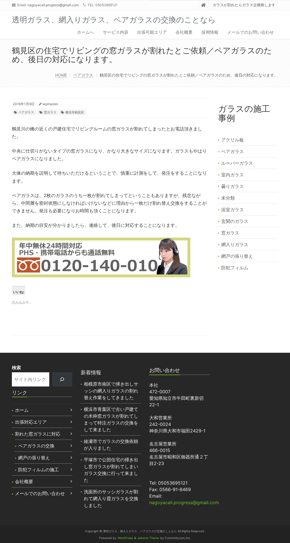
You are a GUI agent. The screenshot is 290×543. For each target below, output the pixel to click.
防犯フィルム (234, 268)
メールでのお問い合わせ (250, 32)
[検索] (62, 379)
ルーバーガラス (237, 163)
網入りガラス (234, 244)
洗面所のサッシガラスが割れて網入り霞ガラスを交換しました (111, 498)
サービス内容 (115, 32)
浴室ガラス (232, 209)
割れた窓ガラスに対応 (37, 434)
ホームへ (85, 32)
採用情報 (209, 32)
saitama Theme (148, 538)
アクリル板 (232, 140)
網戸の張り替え (237, 256)
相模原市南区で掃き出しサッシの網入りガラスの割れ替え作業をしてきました (111, 390)
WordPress (125, 538)
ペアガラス (83, 75)
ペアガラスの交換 (36, 446)
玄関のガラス (234, 221)
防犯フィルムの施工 (38, 469)
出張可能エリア (152, 32)
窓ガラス (50, 112)
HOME (61, 75)
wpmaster (50, 104)
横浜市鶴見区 (74, 112)
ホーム (22, 410)
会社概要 (184, 32)
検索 (16, 367)
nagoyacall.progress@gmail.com (53, 5)
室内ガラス (232, 175)
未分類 (228, 198)
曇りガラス (232, 186)
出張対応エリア (31, 422)
